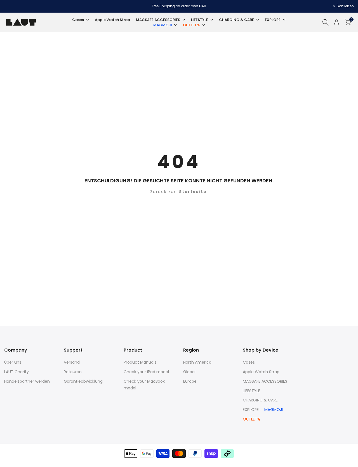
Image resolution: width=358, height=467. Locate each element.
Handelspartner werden (27, 381)
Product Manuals (140, 362)
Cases (249, 362)
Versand (72, 362)
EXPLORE (251, 409)
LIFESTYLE (251, 391)
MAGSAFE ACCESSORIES (265, 381)
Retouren (73, 372)
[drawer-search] (325, 22)
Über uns (12, 362)
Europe (190, 381)
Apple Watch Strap (261, 372)
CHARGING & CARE (260, 400)
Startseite (193, 191)
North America (197, 362)
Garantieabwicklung (83, 381)
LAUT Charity (16, 372)
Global (189, 372)
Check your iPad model (146, 372)
